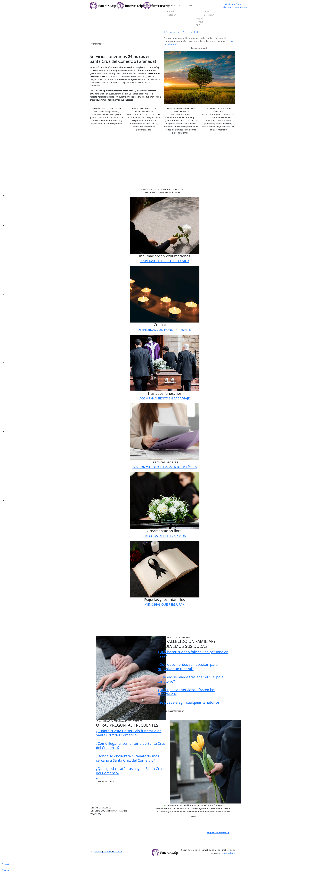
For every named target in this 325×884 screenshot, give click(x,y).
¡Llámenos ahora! (106, 781)
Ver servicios (97, 43)
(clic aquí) (181, 829)
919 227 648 (144, 838)
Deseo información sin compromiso (216, 820)
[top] (1, 858)
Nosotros (143, 5)
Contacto (190, 5)
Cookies (118, 851)
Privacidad (109, 851)
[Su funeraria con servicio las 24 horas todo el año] (165, 852)
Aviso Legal (99, 851)
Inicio (133, 5)
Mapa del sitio (228, 853)
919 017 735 (144, 832)
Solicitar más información (171, 711)
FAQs (180, 5)
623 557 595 (144, 844)
